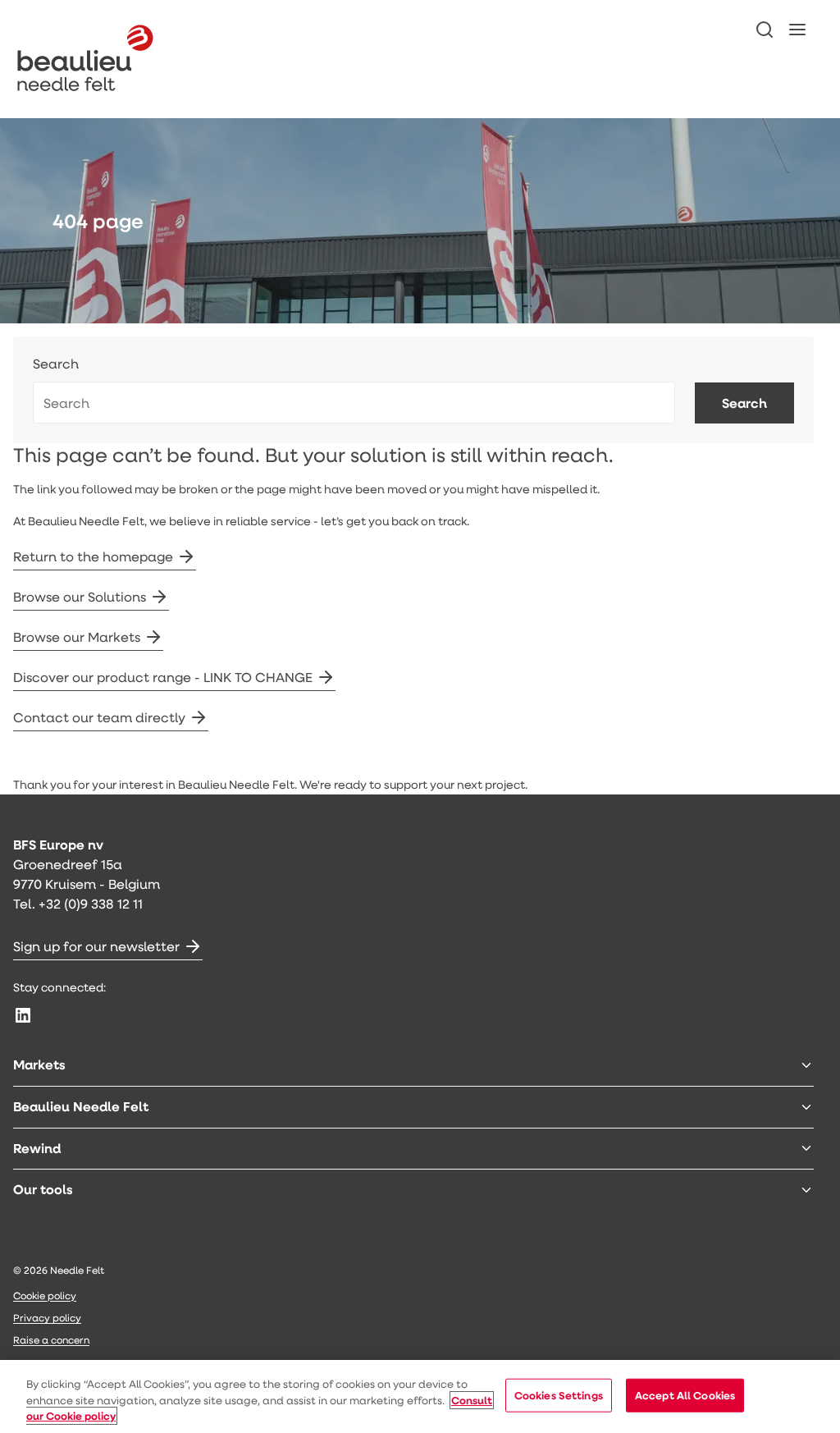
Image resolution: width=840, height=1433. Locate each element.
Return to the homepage (93, 556)
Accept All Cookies (685, 1394)
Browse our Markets (76, 636)
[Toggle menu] (806, 1065)
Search (56, 364)
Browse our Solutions (79, 596)
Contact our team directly (99, 717)
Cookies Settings (558, 1394)
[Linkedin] (23, 1015)
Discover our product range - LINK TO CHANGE (163, 676)
